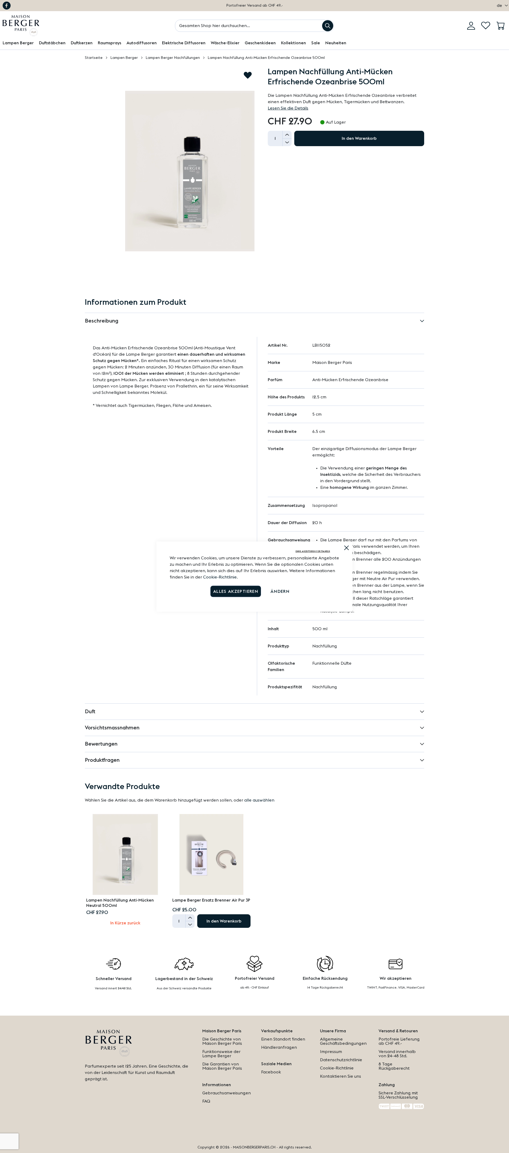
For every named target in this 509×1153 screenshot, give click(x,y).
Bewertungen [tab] (101, 744)
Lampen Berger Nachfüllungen (173, 58)
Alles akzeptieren (235, 591)
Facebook (7, 6)
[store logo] (21, 25)
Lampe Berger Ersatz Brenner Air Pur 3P (211, 900)
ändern (279, 591)
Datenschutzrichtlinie (341, 1060)
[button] (501, 5)
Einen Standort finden (283, 1039)
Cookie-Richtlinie (220, 577)
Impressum (331, 1052)
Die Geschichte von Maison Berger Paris (222, 1041)
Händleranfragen (279, 1047)
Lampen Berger (124, 58)
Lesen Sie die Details (288, 108)
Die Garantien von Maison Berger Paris (222, 1066)
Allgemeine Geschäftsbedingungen (343, 1041)
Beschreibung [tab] (101, 321)
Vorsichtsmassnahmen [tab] (112, 727)
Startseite (94, 58)
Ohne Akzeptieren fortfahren (313, 551)
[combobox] (254, 26)
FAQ (206, 1101)
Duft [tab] (90, 711)
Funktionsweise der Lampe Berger (221, 1054)
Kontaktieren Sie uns (340, 1076)
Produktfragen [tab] (102, 760)
